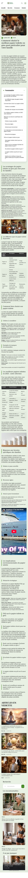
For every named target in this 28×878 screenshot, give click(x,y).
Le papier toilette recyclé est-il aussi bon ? (13, 152)
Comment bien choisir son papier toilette (14, 103)
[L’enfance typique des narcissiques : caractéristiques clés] (14, 764)
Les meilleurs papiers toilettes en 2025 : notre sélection (13, 113)
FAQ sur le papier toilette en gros (12, 137)
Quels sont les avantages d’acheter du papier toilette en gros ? (14, 145)
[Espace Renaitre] (10, 3)
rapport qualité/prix (18, 67)
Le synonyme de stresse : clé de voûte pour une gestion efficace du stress (12, 751)
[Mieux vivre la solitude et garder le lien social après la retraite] (14, 804)
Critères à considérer (10, 106)
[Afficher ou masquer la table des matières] (19, 90)
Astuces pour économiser (11, 127)
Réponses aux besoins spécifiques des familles (13, 117)
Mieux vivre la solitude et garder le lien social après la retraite (12, 819)
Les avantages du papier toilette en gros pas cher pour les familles (13, 95)
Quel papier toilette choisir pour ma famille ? (13, 141)
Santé (14, 37)
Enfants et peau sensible (11, 121)
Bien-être (3, 731)
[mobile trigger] (2, 3)
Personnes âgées (9, 124)
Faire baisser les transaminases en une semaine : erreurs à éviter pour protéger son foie (14, 865)
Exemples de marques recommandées (14, 109)
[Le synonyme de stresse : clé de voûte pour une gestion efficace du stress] (14, 741)
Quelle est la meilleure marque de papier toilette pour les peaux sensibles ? (14, 157)
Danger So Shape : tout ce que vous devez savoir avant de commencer (13, 849)
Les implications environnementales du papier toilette (13, 130)
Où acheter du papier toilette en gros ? (14, 149)
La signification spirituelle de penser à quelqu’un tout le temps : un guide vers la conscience (12, 727)
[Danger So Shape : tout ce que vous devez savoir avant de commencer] (14, 834)
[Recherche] (22, 3)
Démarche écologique (10, 134)
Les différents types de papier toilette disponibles (14, 99)
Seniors (3, 817)
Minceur (3, 846)
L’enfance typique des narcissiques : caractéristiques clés (11, 775)
